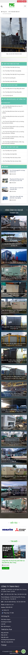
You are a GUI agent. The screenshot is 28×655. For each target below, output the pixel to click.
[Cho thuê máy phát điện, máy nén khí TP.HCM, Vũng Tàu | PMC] (14, 5)
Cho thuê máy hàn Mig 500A (10, 154)
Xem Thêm (5, 568)
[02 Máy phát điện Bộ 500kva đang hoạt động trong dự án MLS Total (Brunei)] (14, 339)
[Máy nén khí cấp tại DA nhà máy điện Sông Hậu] (14, 505)
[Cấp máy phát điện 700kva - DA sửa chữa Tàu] (14, 256)
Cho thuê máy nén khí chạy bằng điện (12, 92)
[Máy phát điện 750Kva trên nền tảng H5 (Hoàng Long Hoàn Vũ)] (14, 322)
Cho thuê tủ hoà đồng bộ (9, 78)
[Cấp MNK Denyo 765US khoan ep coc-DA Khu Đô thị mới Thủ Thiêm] (14, 439)
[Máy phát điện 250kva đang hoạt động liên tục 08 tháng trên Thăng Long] (14, 356)
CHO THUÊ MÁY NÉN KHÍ (13, 11)
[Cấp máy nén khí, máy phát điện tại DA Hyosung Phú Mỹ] (14, 455)
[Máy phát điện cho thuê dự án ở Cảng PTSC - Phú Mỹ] (14, 223)
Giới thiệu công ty (5, 619)
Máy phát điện (4, 632)
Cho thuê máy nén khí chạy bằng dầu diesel (13, 88)
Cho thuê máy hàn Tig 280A (10, 150)
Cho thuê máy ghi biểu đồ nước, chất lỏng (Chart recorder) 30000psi (13, 142)
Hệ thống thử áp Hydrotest (8, 639)
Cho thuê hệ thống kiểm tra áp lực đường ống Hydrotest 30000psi (13, 127)
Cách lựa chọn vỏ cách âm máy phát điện (16, 188)
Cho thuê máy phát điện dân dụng (11, 67)
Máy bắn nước (4, 637)
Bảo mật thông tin (5, 626)
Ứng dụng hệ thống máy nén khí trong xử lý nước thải (17, 179)
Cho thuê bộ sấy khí (8, 95)
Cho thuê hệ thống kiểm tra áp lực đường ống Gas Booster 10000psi (13, 132)
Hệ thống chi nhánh (6, 622)
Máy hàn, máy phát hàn (7, 642)
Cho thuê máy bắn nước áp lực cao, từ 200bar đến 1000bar (12, 107)
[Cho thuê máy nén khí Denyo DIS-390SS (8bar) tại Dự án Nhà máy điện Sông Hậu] (14, 273)
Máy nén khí (4, 635)
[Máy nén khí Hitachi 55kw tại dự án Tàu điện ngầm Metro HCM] (14, 289)
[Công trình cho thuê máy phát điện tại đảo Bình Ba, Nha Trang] (14, 551)
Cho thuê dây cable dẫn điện (10, 81)
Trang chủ (4, 11)
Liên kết (3, 624)
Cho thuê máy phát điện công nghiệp (12, 70)
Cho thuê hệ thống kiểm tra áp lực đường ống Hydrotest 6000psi (13, 122)
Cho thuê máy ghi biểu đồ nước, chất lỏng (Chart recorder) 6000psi (13, 137)
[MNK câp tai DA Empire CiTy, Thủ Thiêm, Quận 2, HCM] (14, 472)
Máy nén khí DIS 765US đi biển (14, 54)
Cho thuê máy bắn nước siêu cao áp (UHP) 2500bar (13, 117)
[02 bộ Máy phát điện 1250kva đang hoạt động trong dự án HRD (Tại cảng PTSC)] (14, 405)
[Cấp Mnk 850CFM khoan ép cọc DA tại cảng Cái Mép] (14, 488)
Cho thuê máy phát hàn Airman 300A (12, 161)
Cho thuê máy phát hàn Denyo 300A (12, 157)
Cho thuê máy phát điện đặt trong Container (14, 74)
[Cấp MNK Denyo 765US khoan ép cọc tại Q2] (14, 422)
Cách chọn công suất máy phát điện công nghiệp (16, 197)
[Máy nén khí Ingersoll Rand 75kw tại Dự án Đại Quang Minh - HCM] (14, 306)
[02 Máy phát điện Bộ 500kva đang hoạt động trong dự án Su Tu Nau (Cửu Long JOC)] (14, 372)
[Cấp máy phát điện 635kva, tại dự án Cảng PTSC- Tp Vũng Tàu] (14, 239)
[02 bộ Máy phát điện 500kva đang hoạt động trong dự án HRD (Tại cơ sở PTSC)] (14, 389)
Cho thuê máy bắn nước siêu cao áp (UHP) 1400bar (13, 112)
